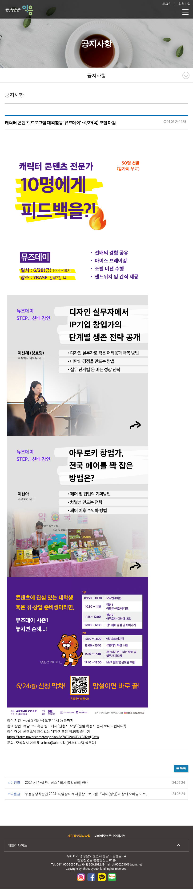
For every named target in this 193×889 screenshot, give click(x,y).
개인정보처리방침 (79, 836)
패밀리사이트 (17, 845)
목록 (182, 768)
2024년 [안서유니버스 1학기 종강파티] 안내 (56, 782)
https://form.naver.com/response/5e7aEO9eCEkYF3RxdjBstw (53, 737)
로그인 (166, 3)
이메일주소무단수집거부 (109, 836)
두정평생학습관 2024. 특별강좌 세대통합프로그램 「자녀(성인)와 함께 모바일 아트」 (87, 794)
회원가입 (184, 3)
